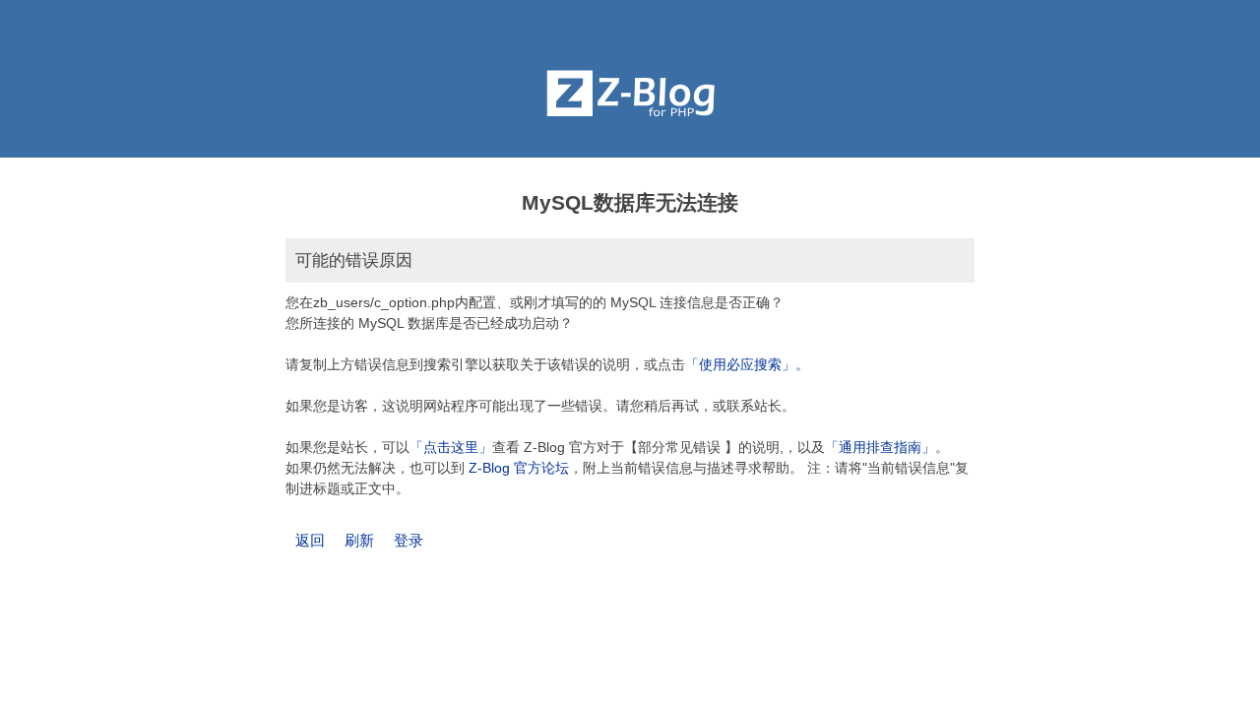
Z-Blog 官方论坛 (519, 468)
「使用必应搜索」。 (747, 364)
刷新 (359, 540)
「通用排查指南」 (880, 447)
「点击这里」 (451, 447)
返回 (310, 540)
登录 (408, 540)
